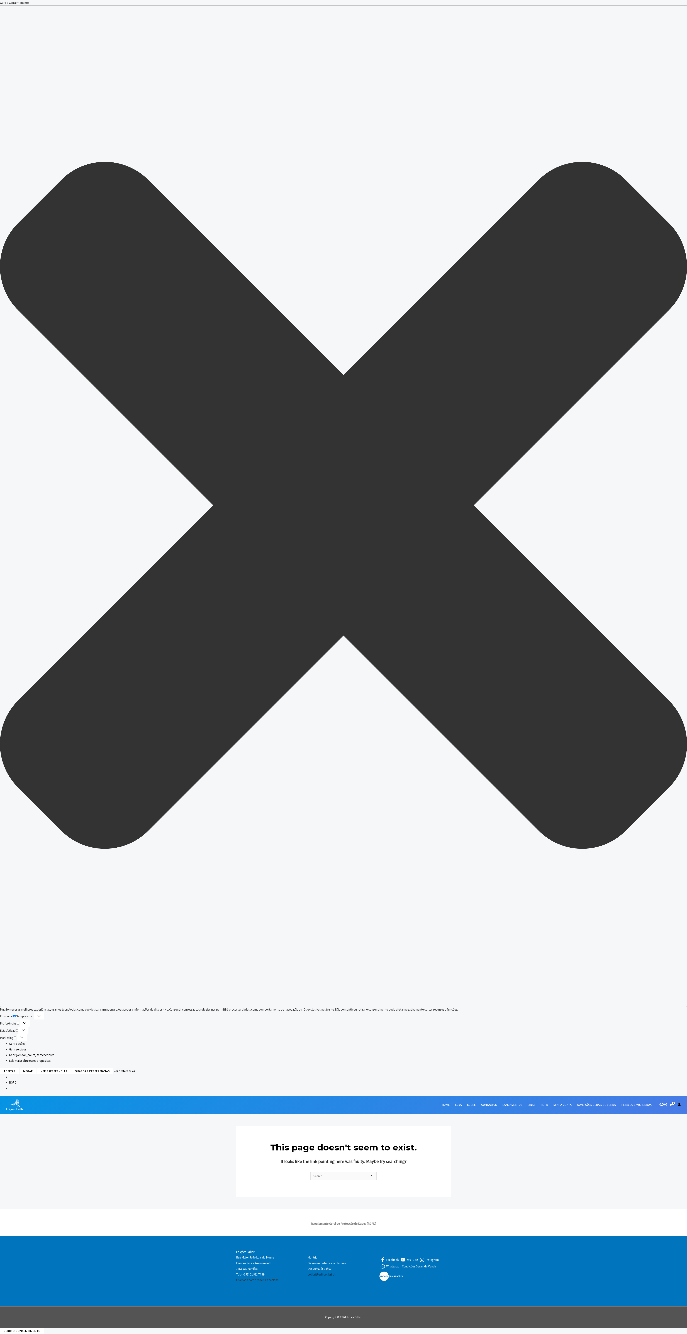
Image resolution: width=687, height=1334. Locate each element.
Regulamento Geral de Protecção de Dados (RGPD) (343, 1224)
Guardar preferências (92, 1071)
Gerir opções (17, 1044)
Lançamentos (512, 1104)
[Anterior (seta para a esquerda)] (6, 667)
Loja (458, 1104)
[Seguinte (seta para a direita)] (680, 667)
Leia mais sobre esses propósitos (30, 1061)
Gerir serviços (17, 1049)
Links (531, 1104)
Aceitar (10, 1071)
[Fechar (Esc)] (683, 4)
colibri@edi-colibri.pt (321, 1274)
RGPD (12, 1082)
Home (446, 1104)
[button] (343, 506)
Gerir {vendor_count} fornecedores (31, 1055)
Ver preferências (54, 1071)
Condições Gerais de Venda (596, 1104)
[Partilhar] (675, 4)
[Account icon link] (679, 1104)
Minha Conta (562, 1104)
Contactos (489, 1104)
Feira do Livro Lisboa (636, 1104)
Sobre (471, 1104)
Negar (28, 1071)
